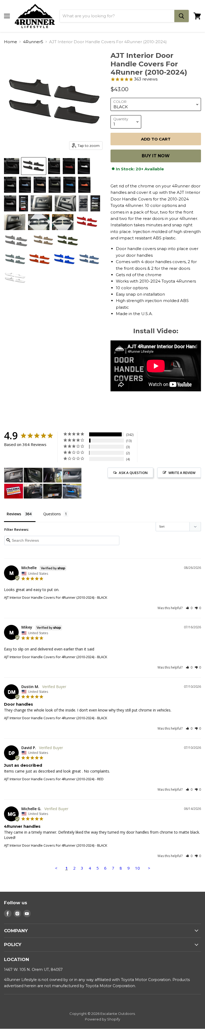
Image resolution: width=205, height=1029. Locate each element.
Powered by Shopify (102, 1019)
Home (10, 41)
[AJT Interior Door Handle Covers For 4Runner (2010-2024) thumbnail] (11, 166)
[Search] (181, 16)
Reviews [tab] (14, 513)
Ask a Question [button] (133, 472)
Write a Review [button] (181, 472)
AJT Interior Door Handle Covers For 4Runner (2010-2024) (49, 597)
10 (137, 868)
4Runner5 (33, 41)
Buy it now (155, 155)
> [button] (149, 868)
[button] (189, 608)
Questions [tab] (52, 513)
